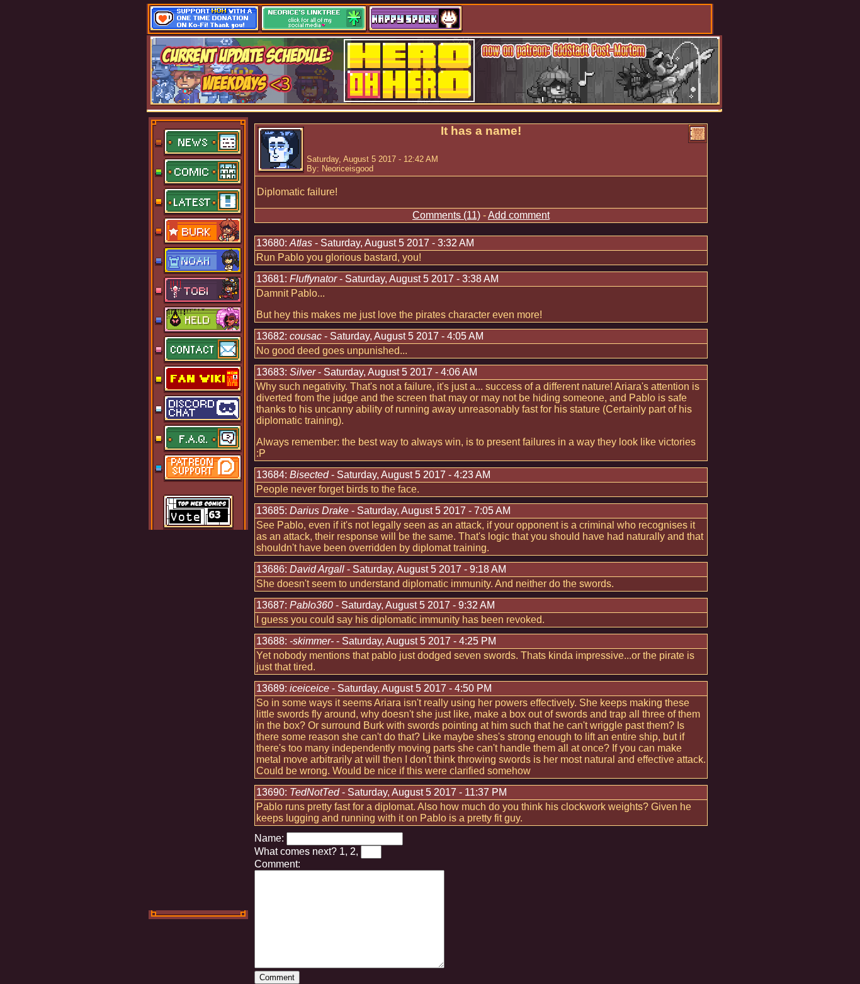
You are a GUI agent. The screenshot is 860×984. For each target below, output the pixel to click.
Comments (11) (446, 215)
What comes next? (295, 851)
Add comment (519, 215)
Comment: (277, 864)
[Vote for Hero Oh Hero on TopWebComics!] (198, 513)
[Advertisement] (199, 719)
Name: (269, 838)
